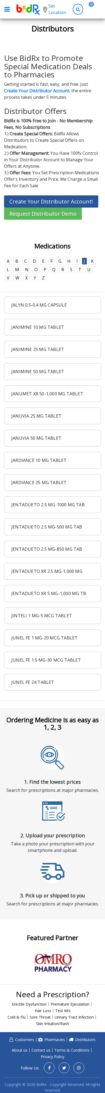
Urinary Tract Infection (74, 1017)
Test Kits (63, 1010)
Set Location (57, 9)
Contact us (41, 1050)
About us (19, 1050)
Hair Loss (43, 1010)
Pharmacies (54, 1039)
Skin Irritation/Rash (52, 1023)
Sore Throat (40, 1017)
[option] (52, 962)
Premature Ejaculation (70, 1004)
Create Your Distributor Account (36, 91)
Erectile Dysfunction (29, 1004)
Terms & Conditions (71, 1050)
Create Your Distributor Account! (51, 201)
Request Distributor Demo (42, 213)
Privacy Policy (52, 1056)
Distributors (85, 1039)
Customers (24, 1039)
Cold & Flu (17, 1017)
